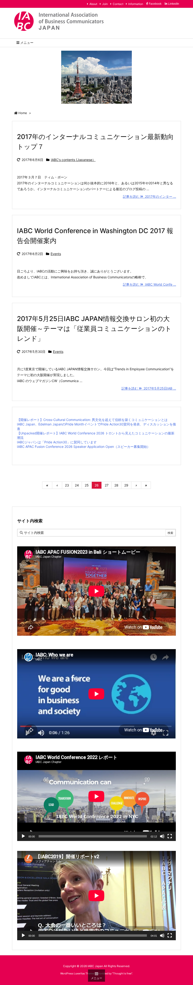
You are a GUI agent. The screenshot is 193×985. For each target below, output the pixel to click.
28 (116, 485)
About (93, 4)
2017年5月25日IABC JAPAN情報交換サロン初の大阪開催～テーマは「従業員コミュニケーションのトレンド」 (94, 328)
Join (105, 4)
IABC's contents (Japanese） (73, 160)
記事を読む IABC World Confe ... (149, 284)
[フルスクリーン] (169, 836)
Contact (118, 4)
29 (126, 485)
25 (87, 485)
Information (135, 4)
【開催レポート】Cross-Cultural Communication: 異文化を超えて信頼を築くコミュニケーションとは (92, 420)
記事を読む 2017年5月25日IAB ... (148, 388)
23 (67, 485)
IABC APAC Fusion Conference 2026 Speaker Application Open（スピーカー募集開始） (83, 447)
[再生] (23, 836)
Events (56, 254)
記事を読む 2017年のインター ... (149, 196)
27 (107, 485)
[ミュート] (162, 836)
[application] (96, 796)
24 (77, 485)
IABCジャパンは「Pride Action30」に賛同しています (57, 442)
